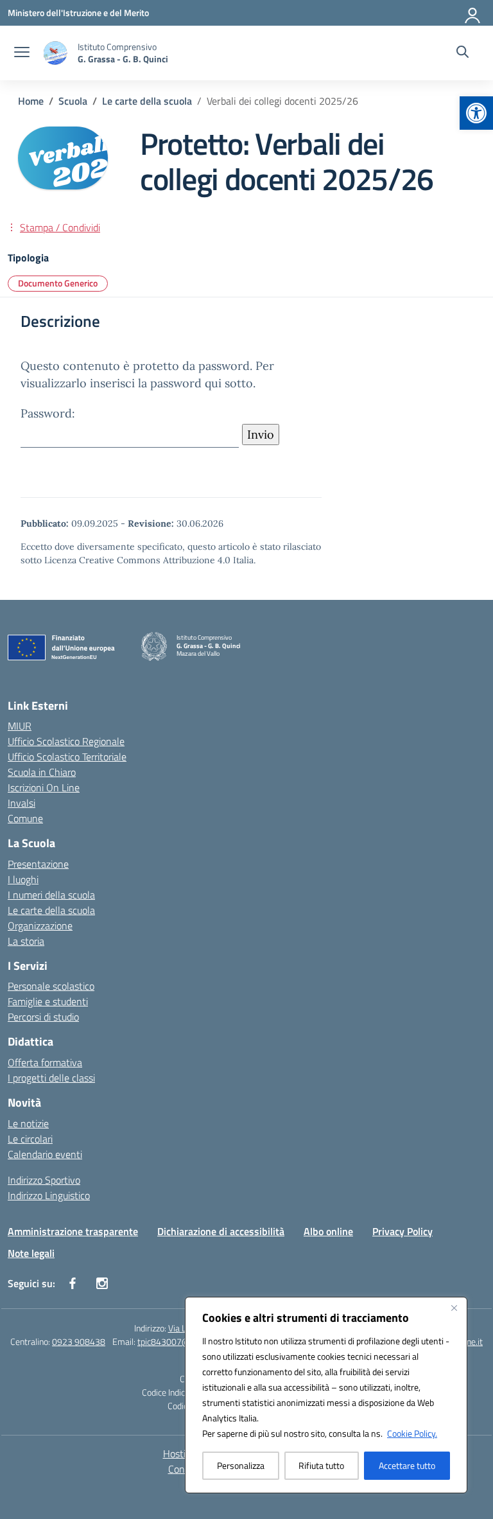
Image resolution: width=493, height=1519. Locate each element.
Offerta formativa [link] (45, 1062)
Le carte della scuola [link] (51, 910)
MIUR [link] (19, 725)
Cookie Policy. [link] (412, 1433)
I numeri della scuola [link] (51, 894)
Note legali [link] (31, 1253)
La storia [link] (26, 941)
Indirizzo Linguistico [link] (49, 1195)
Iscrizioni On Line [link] (44, 787)
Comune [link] (25, 818)
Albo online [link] (328, 1231)
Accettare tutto (407, 1465)
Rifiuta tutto (321, 1465)
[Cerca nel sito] (462, 53)
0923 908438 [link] (78, 1341)
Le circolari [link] (30, 1138)
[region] (326, 1395)
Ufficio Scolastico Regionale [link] (66, 741)
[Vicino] (454, 1307)
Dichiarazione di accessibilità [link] (220, 1231)
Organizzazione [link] (40, 925)
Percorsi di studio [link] (43, 1016)
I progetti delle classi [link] (51, 1077)
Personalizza (240, 1465)
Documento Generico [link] (58, 283)
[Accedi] (473, 13)
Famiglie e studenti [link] (48, 1001)
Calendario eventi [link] (45, 1154)
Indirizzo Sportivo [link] (44, 1180)
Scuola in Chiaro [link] (42, 772)
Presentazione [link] (38, 864)
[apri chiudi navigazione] (22, 53)
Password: (48, 413)
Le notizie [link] (28, 1123)
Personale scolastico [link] (51, 986)
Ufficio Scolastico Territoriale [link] (67, 756)
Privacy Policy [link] (402, 1231)
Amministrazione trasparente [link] (73, 1231)
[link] (476, 113)
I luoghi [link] (23, 879)
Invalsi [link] (21, 803)
